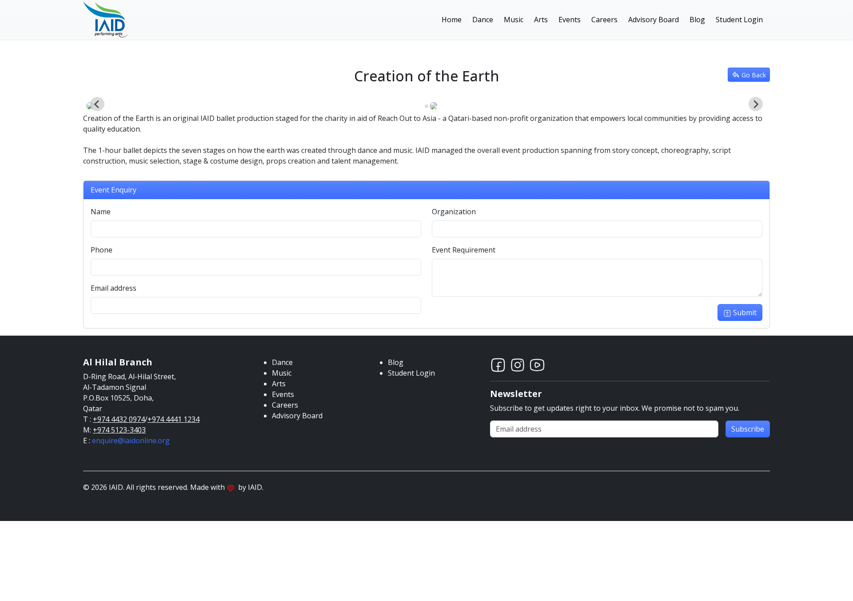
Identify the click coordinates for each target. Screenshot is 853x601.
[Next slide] (756, 104)
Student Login (739, 19)
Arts (541, 19)
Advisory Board (653, 19)
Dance (482, 19)
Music (513, 19)
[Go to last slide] (97, 104)
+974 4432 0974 (119, 419)
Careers (604, 19)
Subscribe (747, 429)
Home (452, 19)
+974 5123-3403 (119, 430)
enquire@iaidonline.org (131, 440)
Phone (101, 250)
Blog (697, 19)
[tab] (420, 106)
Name (101, 211)
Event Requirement (463, 250)
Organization (454, 211)
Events (569, 19)
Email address (113, 288)
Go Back (753, 75)
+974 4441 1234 (173, 419)
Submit (745, 312)
